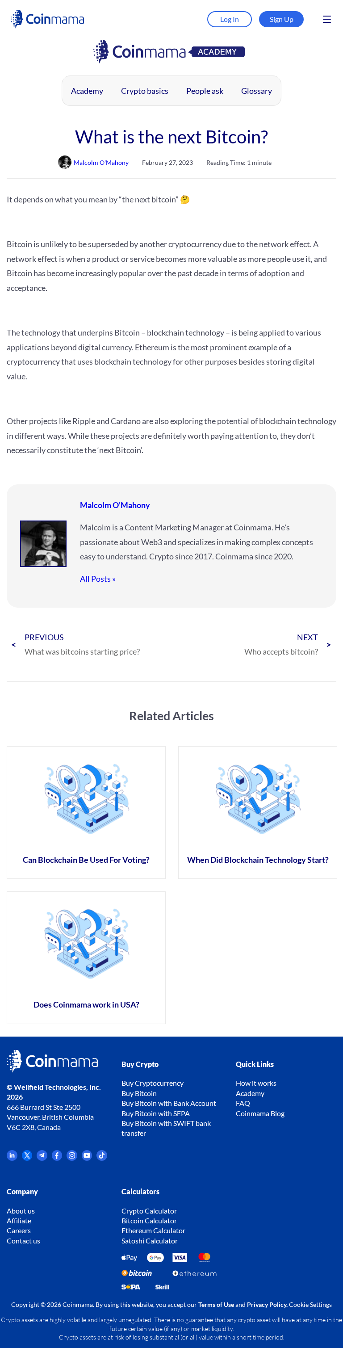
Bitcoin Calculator (149, 1220)
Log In (229, 19)
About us (21, 1210)
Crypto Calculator (149, 1210)
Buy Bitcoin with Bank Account (168, 1103)
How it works (256, 1083)
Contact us (23, 1240)
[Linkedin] (12, 1158)
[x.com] (27, 1158)
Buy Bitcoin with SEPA (155, 1113)
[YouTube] (87, 1158)
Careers (19, 1230)
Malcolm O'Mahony (115, 505)
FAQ (243, 1103)
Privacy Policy (266, 1304)
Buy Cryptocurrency (152, 1083)
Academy (87, 91)
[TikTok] (101, 1158)
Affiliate (19, 1220)
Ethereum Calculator (153, 1230)
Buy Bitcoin (139, 1093)
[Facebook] (57, 1158)
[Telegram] (42, 1158)
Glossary (256, 91)
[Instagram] (72, 1158)
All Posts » (98, 579)
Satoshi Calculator (149, 1240)
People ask (204, 91)
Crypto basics (144, 91)
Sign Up (281, 19)
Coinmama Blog (260, 1113)
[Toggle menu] (327, 19)
